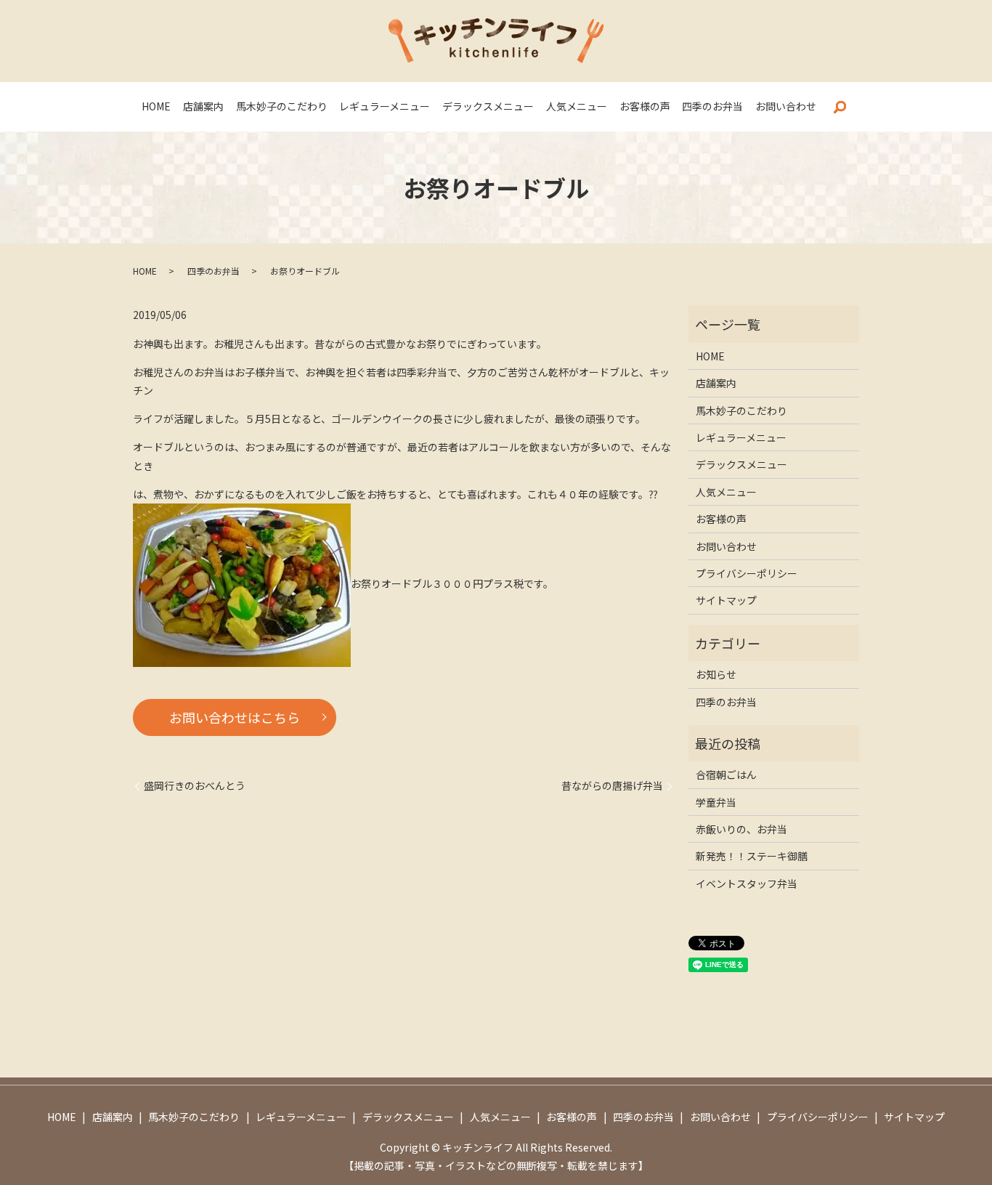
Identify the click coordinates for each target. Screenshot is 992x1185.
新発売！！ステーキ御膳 (752, 856)
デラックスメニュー (488, 106)
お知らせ (716, 674)
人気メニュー (576, 106)
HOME (156, 106)
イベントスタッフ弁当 (746, 883)
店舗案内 (203, 106)
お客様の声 (644, 106)
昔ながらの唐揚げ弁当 (612, 786)
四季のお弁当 (712, 106)
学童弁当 (716, 802)
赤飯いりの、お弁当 (741, 829)
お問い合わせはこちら (234, 717)
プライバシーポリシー (746, 573)
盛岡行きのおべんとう (194, 786)
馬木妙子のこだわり (282, 106)
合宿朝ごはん (726, 774)
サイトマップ (726, 600)
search (839, 107)
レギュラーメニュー (384, 106)
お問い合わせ (785, 106)
